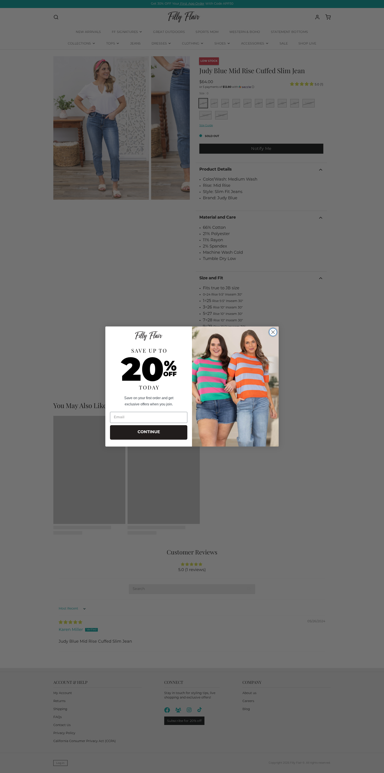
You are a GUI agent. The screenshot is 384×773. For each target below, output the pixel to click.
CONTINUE (149, 432)
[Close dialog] (273, 332)
